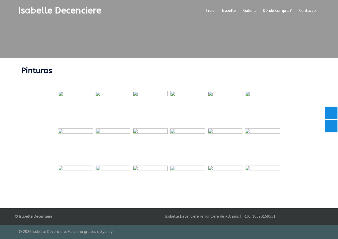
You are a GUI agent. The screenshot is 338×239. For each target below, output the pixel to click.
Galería (249, 10)
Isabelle (229, 10)
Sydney (106, 232)
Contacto (307, 10)
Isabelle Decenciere (59, 10)
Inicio (210, 10)
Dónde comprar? (277, 10)
